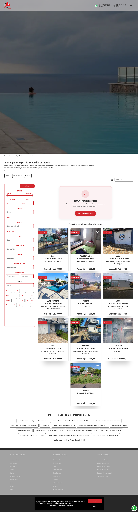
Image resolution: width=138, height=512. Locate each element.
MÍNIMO (12, 199)
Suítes (8, 291)
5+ (32, 291)
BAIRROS (19, 222)
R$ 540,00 (9, 193)
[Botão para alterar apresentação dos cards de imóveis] (112, 180)
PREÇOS (19, 191)
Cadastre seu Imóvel (102, 476)
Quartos (8, 300)
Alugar (27, 186)
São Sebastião (17, 175)
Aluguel (27, 175)
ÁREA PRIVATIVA (19, 272)
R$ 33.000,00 (29, 193)
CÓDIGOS (19, 281)
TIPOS (19, 236)
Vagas (7, 295)
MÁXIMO (27, 199)
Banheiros (9, 305)
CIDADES (19, 208)
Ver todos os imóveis (85, 213)
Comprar (12, 186)
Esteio (7, 175)
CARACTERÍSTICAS (19, 263)
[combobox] (7, 212)
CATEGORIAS (19, 254)
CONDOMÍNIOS (19, 245)
